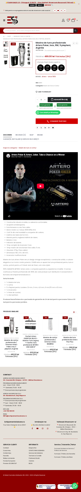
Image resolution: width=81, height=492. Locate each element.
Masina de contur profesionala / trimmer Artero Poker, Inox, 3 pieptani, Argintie (11, 344)
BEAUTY (40, 5)
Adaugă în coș (61, 99)
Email (53, 127)
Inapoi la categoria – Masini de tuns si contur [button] (19, 148)
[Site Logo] (12, 20)
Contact (6, 448)
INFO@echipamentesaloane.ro (15, 416)
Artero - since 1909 (49, 76)
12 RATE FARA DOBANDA (36, 450)
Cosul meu (7, 450)
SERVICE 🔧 (49, 5)
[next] (76, 43)
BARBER (32, 5)
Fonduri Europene (9, 461)
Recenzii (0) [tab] (21, 135)
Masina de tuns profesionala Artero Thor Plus (69, 339)
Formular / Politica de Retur (63, 457)
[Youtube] (58, 10)
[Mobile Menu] (5, 20)
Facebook (37, 127)
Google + (49, 127)
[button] (12, 54)
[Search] (75, 31)
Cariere (31, 461)
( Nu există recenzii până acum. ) (54, 50)
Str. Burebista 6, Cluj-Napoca (14, 396)
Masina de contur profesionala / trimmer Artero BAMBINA (50, 340)
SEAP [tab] (32, 135)
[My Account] (63, 20)
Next (5, 63)
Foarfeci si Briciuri (28, 334)
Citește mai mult (32, 329)
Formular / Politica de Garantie (64, 454)
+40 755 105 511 (8, 411)
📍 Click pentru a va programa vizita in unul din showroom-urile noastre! (26, 10)
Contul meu (7, 453)
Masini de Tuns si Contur (51, 86)
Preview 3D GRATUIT (10, 463)
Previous (5, 43)
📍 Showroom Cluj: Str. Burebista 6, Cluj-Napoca (66, 433)
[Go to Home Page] (3, 36)
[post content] (11, 325)
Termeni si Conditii (35, 456)
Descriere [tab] (7, 135)
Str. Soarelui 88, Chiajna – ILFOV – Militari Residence (22, 380)
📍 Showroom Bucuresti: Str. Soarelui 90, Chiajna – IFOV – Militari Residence (66, 427)
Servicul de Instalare (36, 453)
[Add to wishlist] (16, 320)
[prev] (73, 43)
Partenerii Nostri (34, 458)
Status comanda (9, 458)
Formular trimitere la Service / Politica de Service (64, 449)
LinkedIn (45, 127)
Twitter (41, 127)
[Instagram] (61, 10)
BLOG (30, 463)
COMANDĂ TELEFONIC (58, 121)
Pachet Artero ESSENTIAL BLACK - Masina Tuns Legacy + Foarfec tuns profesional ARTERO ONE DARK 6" (31, 341)
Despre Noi (32, 448)
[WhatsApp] (64, 10)
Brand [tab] (40, 135)
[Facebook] (54, 10)
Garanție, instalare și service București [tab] (21, 139)
